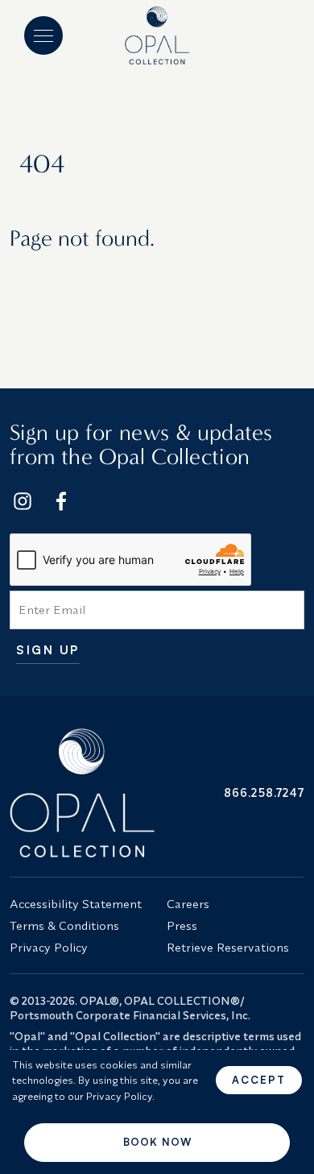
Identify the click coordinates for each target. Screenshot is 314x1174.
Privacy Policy (49, 947)
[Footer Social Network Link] (22, 501)
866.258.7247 (264, 792)
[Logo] (157, 35)
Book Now (157, 1141)
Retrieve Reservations (228, 947)
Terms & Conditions (64, 925)
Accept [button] (259, 1079)
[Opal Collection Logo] (78, 792)
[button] (43, 35)
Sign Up (48, 651)
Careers (188, 903)
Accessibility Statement (76, 903)
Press (182, 925)
